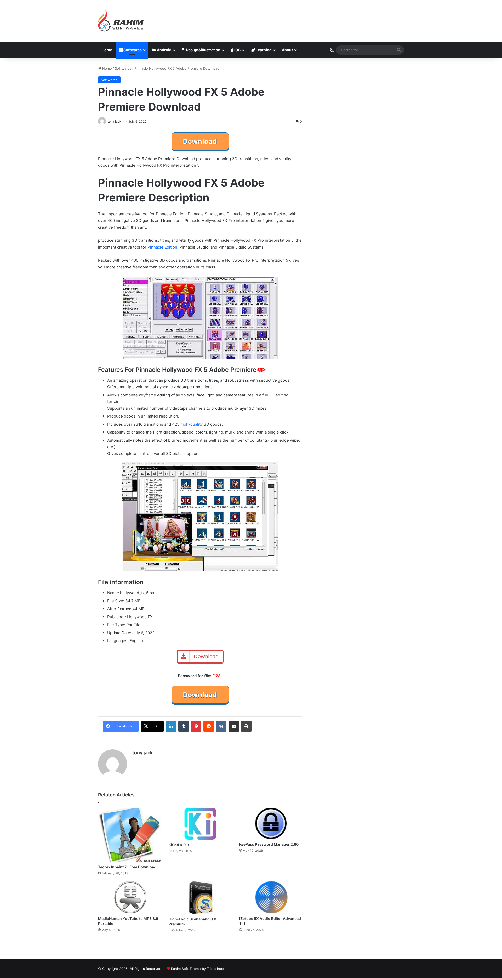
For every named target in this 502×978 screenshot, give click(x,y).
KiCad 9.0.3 (179, 844)
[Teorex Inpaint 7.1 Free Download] (129, 835)
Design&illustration (202, 50)
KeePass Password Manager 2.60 (269, 844)
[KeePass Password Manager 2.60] (270, 823)
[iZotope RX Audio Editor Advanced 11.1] (270, 897)
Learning (263, 50)
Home (107, 50)
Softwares (132, 50)
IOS (237, 50)
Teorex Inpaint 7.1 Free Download (127, 867)
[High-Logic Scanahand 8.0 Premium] (200, 897)
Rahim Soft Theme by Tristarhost (197, 968)
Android (164, 50)
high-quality (191, 424)
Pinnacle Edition (162, 247)
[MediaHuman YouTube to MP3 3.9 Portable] (129, 897)
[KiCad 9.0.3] (200, 823)
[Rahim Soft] (121, 21)
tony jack (114, 121)
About (287, 50)
